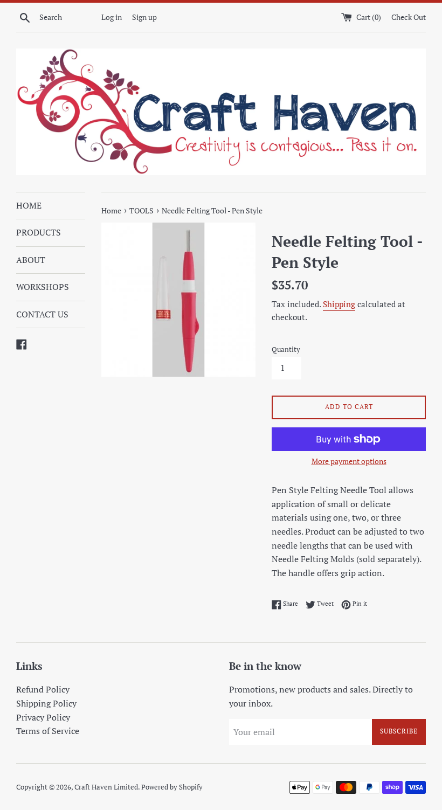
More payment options (349, 461)
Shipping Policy (46, 703)
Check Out (408, 17)
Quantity (286, 349)
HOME (29, 205)
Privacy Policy (43, 717)
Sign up (144, 17)
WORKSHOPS (42, 287)
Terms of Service (47, 731)
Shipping (339, 304)
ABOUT (30, 260)
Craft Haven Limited (106, 787)
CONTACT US (42, 314)
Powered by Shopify (172, 787)
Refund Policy (43, 689)
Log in (111, 17)
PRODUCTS (38, 232)
